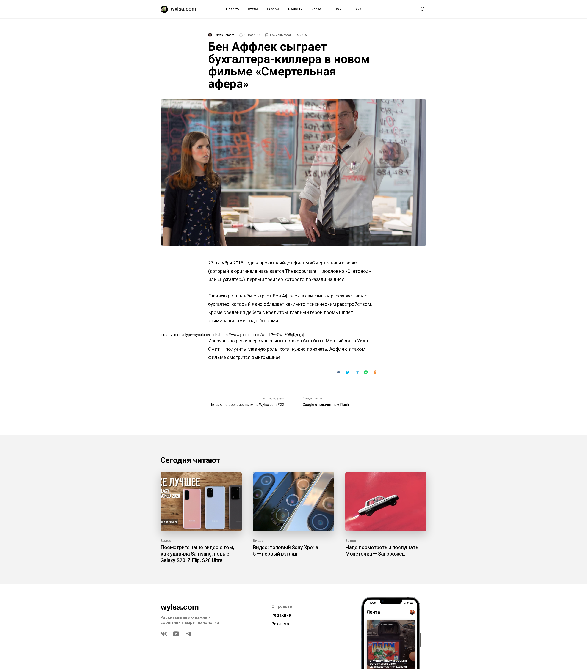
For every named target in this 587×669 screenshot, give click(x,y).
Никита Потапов (224, 35)
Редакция (281, 615)
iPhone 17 (294, 9)
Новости (233, 9)
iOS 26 (338, 9)
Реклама (280, 623)
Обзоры (273, 9)
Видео (166, 541)
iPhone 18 (317, 9)
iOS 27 (356, 9)
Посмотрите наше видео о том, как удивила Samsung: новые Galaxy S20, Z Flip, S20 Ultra (197, 554)
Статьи (253, 9)
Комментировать (281, 35)
